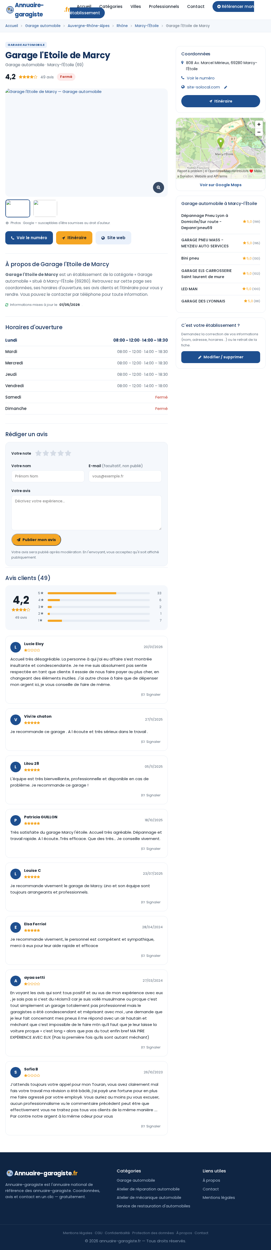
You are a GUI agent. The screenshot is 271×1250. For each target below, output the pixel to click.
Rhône (122, 25)
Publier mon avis (39, 539)
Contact (196, 6)
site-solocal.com (203, 87)
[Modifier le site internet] (226, 87)
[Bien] (53, 453)
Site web (116, 237)
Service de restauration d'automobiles (153, 1206)
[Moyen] (46, 453)
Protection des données (153, 1232)
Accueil (84, 6)
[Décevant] (38, 453)
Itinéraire (77, 237)
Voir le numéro (32, 237)
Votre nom (21, 465)
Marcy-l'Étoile (147, 25)
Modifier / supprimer (223, 357)
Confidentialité (117, 1232)
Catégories (111, 6)
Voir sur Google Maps (221, 185)
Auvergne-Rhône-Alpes (89, 25)
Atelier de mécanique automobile (149, 1197)
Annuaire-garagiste (42, 10)
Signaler (153, 694)
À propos (211, 1180)
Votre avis (20, 490)
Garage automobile (43, 25)
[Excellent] (68, 453)
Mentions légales (219, 1197)
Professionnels (164, 6)
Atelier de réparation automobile (148, 1189)
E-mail (116, 465)
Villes (135, 6)
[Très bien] (60, 453)
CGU (98, 1232)
